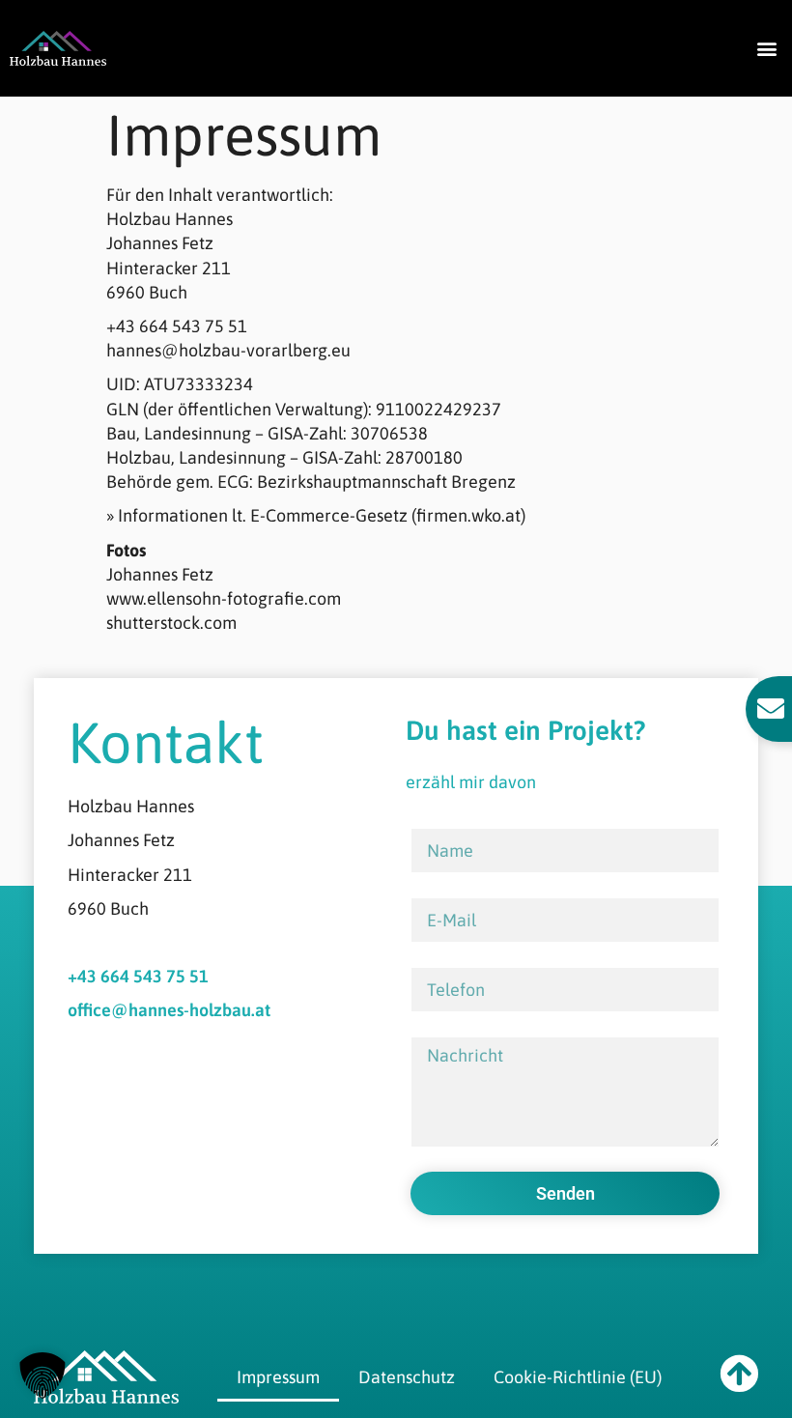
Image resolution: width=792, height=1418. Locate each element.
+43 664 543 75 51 (138, 976)
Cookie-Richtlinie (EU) (578, 1377)
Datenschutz (406, 1377)
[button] (766, 48)
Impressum (278, 1377)
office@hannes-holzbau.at (169, 1010)
